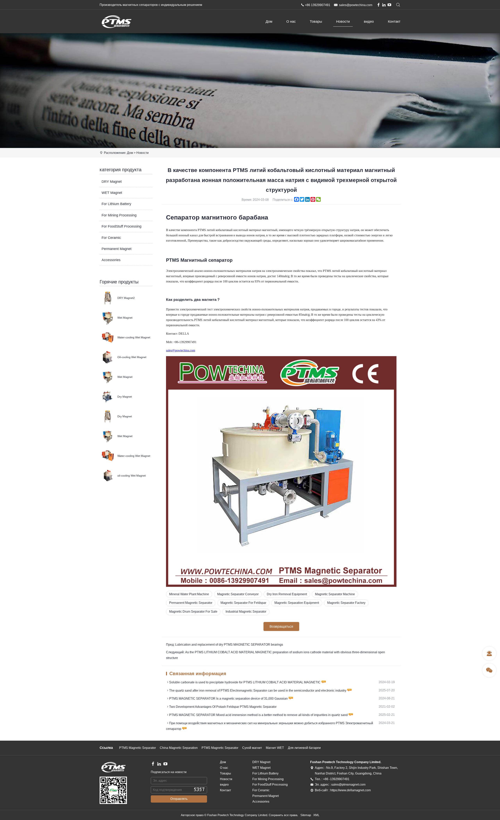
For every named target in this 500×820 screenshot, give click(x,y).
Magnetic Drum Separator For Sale (193, 611)
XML (316, 815)
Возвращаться (281, 626)
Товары (316, 21)
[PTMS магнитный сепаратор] (116, 32)
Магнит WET (275, 747)
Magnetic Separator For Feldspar (243, 602)
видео (369, 21)
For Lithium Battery (116, 204)
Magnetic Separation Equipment (296, 602)
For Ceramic (111, 238)
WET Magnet (112, 193)
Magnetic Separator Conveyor (238, 594)
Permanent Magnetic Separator (190, 602)
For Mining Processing (119, 215)
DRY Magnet (112, 182)
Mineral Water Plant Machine (189, 594)
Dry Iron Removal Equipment (287, 594)
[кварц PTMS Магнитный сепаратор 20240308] (281, 585)
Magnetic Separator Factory (346, 602)
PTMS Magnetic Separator (137, 747)
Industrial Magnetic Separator (246, 611)
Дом (269, 21)
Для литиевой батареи (304, 747)
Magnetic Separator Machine (335, 594)
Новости (343, 21)
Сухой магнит (252, 747)
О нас (291, 21)
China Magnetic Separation (179, 747)
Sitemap (305, 815)
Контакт (394, 21)
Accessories (111, 260)
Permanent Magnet (116, 249)
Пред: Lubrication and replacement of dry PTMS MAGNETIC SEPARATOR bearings (224, 644)
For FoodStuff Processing (121, 226)
